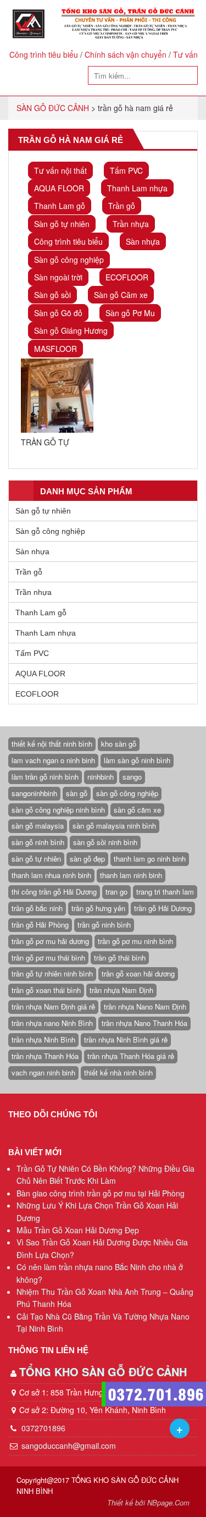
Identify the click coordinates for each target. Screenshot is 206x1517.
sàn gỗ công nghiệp (127, 793)
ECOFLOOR (126, 277)
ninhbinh (100, 776)
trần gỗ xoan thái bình (46, 990)
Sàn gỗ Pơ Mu (130, 312)
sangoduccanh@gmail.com (68, 1445)
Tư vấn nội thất (60, 170)
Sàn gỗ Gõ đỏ (58, 312)
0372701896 (42, 1427)
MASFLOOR (55, 348)
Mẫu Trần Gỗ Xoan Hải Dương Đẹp (77, 1229)
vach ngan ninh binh (43, 1072)
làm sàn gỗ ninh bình (137, 760)
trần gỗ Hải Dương (163, 908)
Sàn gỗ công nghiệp (69, 259)
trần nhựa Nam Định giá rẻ (53, 1006)
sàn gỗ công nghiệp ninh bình (58, 809)
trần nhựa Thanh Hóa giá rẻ (130, 1056)
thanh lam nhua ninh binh (51, 875)
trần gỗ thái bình (120, 957)
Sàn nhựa (143, 241)
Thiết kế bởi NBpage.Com (148, 1502)
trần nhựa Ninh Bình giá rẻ (126, 1039)
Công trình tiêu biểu (43, 54)
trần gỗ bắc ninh (37, 908)
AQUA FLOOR (59, 188)
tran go (116, 891)
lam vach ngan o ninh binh (53, 760)
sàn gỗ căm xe (137, 809)
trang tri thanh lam (165, 891)
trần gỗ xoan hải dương (138, 973)
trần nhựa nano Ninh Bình (52, 1023)
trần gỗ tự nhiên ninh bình (52, 973)
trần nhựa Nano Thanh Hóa (144, 1023)
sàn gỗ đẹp (87, 858)
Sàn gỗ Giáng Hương (71, 330)
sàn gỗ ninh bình (38, 842)
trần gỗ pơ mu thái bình (48, 957)
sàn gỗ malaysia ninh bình (114, 825)
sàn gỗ (76, 793)
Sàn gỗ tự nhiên (62, 223)
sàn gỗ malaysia (38, 825)
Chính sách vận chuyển (125, 54)
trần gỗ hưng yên (98, 908)
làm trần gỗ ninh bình (45, 776)
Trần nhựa (131, 223)
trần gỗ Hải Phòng (40, 924)
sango (132, 776)
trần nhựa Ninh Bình (43, 1039)
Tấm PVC (126, 170)
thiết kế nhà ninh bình (118, 1072)
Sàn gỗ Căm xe (121, 294)
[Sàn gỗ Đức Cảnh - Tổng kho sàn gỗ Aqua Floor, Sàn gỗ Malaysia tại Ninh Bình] (103, 23)
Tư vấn (185, 54)
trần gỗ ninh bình (104, 924)
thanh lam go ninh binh (150, 858)
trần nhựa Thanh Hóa (45, 1056)
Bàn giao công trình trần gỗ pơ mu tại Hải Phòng (100, 1193)
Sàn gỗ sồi (52, 294)
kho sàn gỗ (118, 743)
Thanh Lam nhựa (137, 188)
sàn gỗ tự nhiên (36, 858)
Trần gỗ (121, 205)
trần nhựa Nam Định (121, 990)
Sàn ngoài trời (58, 277)
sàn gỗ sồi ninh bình (105, 842)
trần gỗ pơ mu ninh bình (135, 941)
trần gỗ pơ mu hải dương (50, 941)
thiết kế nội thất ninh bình (52, 743)
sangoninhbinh (34, 793)
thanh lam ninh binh (131, 875)
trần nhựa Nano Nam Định (145, 1006)
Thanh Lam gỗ (59, 205)
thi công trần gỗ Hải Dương (54, 891)
